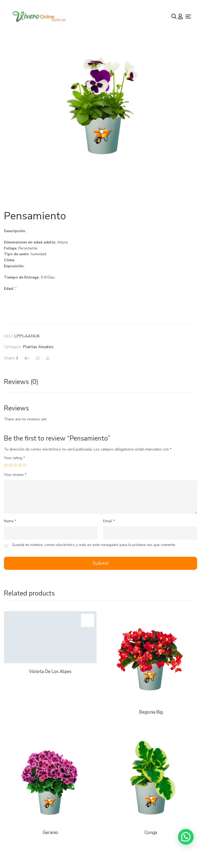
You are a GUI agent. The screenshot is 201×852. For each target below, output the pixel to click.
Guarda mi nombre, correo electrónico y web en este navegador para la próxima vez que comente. (94, 544)
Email (109, 521)
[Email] (38, 358)
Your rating (14, 457)
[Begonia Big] (150, 614)
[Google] (27, 358)
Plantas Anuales (38, 347)
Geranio (50, 832)
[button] (186, 837)
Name (10, 521)
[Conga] (150, 778)
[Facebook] (17, 358)
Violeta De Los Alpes (50, 672)
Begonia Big (151, 712)
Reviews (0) (21, 381)
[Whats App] (47, 358)
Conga (150, 832)
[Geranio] (50, 735)
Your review (15, 474)
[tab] (21, 381)
